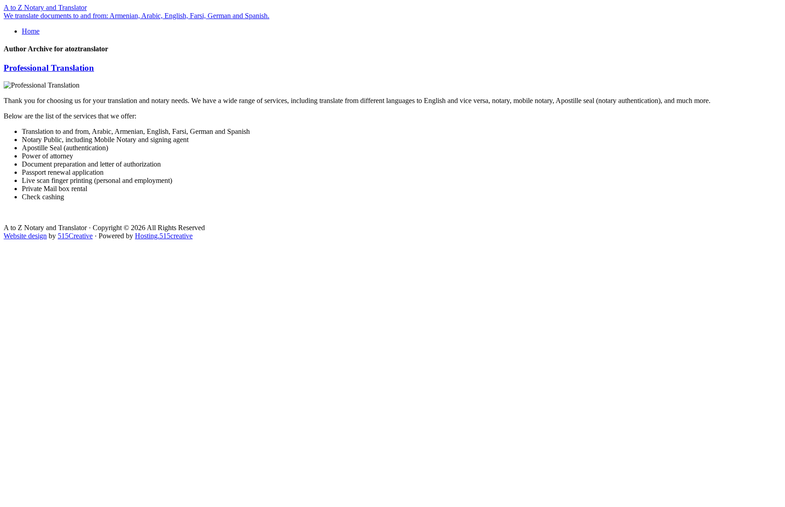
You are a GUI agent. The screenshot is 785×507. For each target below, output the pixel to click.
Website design (25, 236)
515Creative (75, 236)
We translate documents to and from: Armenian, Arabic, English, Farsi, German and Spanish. (136, 16)
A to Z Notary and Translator (45, 7)
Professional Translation (49, 68)
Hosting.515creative (164, 236)
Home (31, 31)
